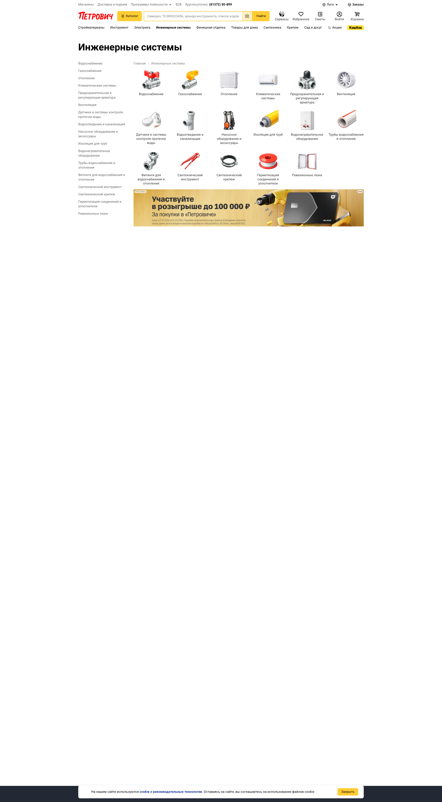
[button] (151, 4)
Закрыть (348, 792)
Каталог (132, 16)
